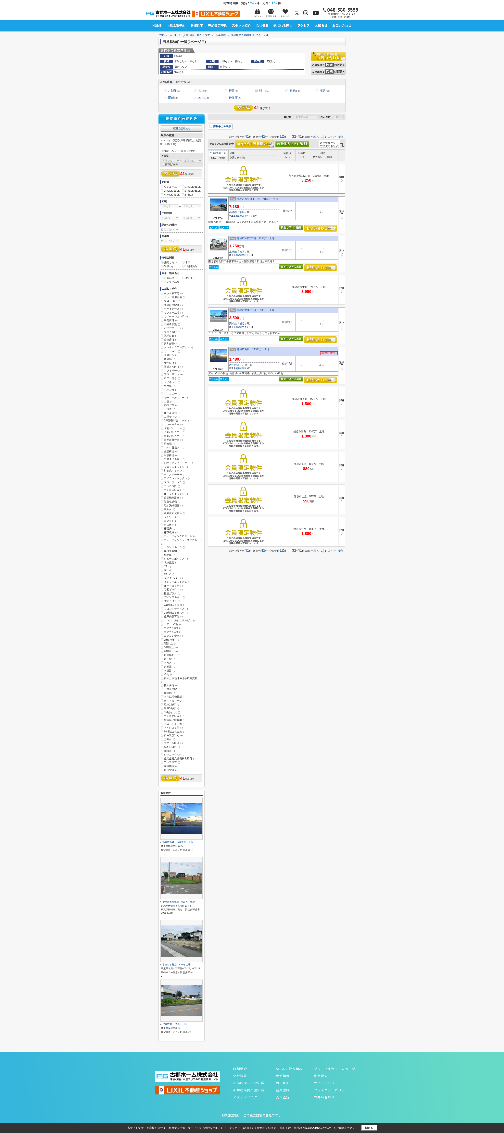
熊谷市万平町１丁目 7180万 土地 (257, 199)
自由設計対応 (173, 735)
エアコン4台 (173, 632)
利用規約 (321, 1075)
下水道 (169, 409)
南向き (169, 662)
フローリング (173, 374)
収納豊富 (171, 562)
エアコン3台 (173, 628)
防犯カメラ (172, 601)
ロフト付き (172, 378)
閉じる (369, 1127)
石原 (244, 365)
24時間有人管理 (174, 605)
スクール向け (173, 742)
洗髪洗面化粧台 (174, 513)
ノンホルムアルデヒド (178, 347)
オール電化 (172, 412)
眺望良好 (171, 335)
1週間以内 (191, 266)
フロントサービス (176, 608)
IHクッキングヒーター (178, 463)
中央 (244, 327)
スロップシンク (174, 482)
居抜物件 (171, 766)
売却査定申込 (217, 25)
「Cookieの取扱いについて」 (318, 1128)
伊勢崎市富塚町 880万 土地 (178, 901)
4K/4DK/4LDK (172, 194)
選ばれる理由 (282, 25)
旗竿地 (169, 693)
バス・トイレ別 (174, 723)
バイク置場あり (174, 447)
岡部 (173, 97)
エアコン (171, 520)
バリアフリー (173, 328)
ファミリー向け (174, 370)
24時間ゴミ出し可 (176, 612)
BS (167, 570)
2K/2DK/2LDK (172, 190)
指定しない (170, 151)
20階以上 (171, 651)
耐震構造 (171, 455)
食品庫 (169, 554)
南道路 (169, 670)
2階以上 (170, 643)
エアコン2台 (173, 624)
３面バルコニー (174, 432)
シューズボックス (176, 558)
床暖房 (169, 528)
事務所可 (171, 320)
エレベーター (173, 424)
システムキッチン (176, 466)
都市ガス (171, 405)
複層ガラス (172, 593)
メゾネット (172, 382)
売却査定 (283, 1097)
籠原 (294, 90)
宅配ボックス (173, 589)
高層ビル (171, 355)
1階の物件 (171, 639)
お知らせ (321, 25)
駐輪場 (169, 443)
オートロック (173, 585)
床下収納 (171, 532)
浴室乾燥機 (172, 501)
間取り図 (221, 152)
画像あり (169, 277)
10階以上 (171, 647)
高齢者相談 (172, 324)
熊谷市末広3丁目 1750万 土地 (255, 238)
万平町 (245, 215)
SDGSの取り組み (289, 1068)
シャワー (171, 516)
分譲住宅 (197, 25)
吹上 (202, 90)
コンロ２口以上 (174, 716)
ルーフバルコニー (176, 397)
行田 (233, 90)
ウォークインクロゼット (179, 536)
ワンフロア (172, 762)
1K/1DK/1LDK (193, 186)
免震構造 (171, 451)
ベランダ (171, 389)
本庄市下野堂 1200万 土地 (176, 964)
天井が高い (172, 343)
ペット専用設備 (174, 297)
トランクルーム (174, 547)
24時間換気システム (177, 420)
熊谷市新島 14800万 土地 (253, 349)
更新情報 (283, 1075)
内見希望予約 (176, 25)
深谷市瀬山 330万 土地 (174, 1024)
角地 (168, 674)
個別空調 (171, 770)
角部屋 (169, 666)
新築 (183, 151)
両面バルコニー (174, 436)
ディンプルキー (174, 597)
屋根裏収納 (172, 550)
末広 (244, 255)
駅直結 (169, 358)
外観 (212, 152)
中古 (192, 151)
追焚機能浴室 (173, 497)
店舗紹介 (240, 1068)
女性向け (171, 362)
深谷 (325, 90)
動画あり (190, 277)
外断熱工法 (172, 712)
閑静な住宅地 (173, 305)
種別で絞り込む (182, 128)
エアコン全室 (173, 635)
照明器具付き (173, 439)
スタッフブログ (245, 1097)
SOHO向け (172, 746)
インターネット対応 (177, 581)
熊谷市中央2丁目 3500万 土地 (255, 310)
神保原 (235, 97)
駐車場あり (172, 655)
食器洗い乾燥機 (174, 719)
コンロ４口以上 (174, 489)
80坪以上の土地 (174, 731)
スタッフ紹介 (241, 25)
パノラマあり (171, 281)
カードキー (172, 351)
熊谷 (264, 90)
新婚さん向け (173, 366)
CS (167, 566)
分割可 (169, 739)
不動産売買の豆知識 (248, 1090)
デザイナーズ (173, 308)
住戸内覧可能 (173, 616)
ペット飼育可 (173, 293)
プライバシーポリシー (331, 1090)
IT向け (169, 750)
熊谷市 (239, 215)
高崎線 (233, 212)
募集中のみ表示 (221, 126)
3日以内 (168, 266)
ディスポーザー (174, 474)
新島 (244, 368)
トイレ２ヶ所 (173, 727)
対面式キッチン (174, 470)
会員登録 (283, 1090)
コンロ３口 (172, 486)
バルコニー (172, 393)
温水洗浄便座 (173, 505)
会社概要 (262, 25)
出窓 (168, 401)
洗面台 (169, 509)
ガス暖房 (171, 524)
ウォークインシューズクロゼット (181, 542)
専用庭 (169, 385)
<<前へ (315, 136)
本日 (187, 262)
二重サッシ (172, 416)
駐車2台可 (171, 704)
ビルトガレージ (174, 700)
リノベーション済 (176, 316)
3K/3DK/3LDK (193, 190)
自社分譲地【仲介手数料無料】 (180, 680)
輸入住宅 (171, 685)
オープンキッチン (176, 493)
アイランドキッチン (177, 478)
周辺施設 (283, 1082)
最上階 (169, 658)
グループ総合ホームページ (334, 1068)
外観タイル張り (174, 459)
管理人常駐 (172, 332)
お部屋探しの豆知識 (248, 1082)
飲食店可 (171, 339)
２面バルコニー (174, 428)
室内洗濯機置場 (174, 696)
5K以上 (189, 194)
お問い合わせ (341, 25)
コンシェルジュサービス (179, 620)
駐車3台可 (171, 708)
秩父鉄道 (234, 365)
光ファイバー (173, 577)
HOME (157, 25)
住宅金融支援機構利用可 (179, 758)
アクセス (303, 25)
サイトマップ (324, 1082)
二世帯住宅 (172, 689)
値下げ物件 (171, 164)
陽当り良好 (172, 301)
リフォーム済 (173, 312)
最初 (341, 136)
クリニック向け (174, 754)
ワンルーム (170, 186)
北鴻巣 (174, 90)
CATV (169, 574)
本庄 (203, 97)
